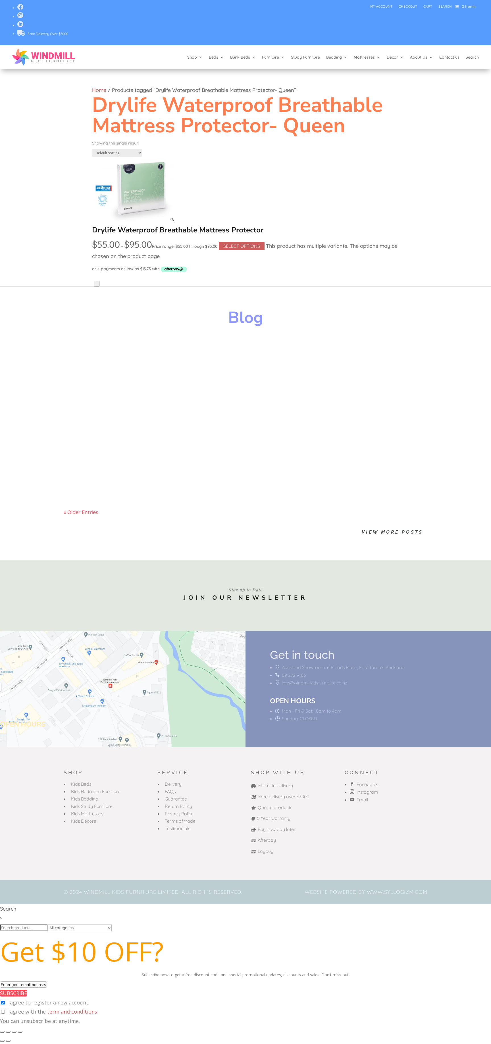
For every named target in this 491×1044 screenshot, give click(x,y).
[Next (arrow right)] (8, 1041)
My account (381, 7)
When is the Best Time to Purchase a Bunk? (142, 461)
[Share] (14, 1032)
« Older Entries (81, 512)
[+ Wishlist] (96, 283)
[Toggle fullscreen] (8, 1032)
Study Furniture (305, 57)
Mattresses (364, 57)
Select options (241, 246)
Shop (192, 57)
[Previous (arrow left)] (2, 1041)
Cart (427, 7)
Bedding (334, 57)
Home (99, 90)
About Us (418, 57)
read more (82, 371)
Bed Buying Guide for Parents (119, 406)
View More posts (392, 532)
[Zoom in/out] (2, 1032)
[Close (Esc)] (20, 1032)
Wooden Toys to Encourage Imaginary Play (142, 351)
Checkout (408, 7)
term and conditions (72, 1011)
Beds (213, 57)
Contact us (449, 57)
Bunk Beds (240, 57)
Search (445, 7)
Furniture (270, 57)
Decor (392, 57)
